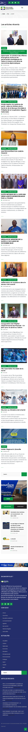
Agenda (4, 623)
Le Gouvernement (7, 620)
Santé (4, 662)
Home (3, 13)
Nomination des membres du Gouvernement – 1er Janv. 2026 (17, 513)
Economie (5, 648)
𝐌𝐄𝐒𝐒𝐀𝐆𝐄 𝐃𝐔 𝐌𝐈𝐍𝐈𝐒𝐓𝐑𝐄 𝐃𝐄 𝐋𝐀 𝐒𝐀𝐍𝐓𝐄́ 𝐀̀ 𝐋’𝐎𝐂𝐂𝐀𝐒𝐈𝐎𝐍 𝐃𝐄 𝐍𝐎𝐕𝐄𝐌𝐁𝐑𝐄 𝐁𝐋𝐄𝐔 (11, 241)
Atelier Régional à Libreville (11, 449)
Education (5, 651)
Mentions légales (7, 628)
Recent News (20, 506)
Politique (5, 659)
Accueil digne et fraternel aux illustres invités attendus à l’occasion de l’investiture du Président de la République (17, 527)
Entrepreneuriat (6, 654)
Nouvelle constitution (8, 618)
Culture (4, 643)
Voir (8, 499)
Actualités (4, 48)
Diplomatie (5, 646)
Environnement (6, 656)
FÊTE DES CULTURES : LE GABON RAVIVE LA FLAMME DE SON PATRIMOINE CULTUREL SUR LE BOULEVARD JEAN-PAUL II (14, 692)
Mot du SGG (5, 626)
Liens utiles (5, 631)
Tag (8, 13)
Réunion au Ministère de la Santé (13, 410)
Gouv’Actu (5, 615)
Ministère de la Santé (12, 101)
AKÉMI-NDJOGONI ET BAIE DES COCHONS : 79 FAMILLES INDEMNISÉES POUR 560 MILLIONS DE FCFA (14, 698)
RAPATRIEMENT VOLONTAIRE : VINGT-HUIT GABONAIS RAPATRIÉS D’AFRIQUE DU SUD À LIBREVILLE (13, 713)
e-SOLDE (13, 538)
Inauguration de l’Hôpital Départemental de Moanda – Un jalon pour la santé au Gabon (13, 325)
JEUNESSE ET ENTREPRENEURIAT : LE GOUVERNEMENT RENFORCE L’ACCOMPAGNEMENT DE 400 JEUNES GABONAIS (15, 704)
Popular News (7, 506)
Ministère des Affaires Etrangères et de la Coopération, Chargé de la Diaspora (14, 52)
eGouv (4, 612)
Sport (4, 667)
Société (4, 664)
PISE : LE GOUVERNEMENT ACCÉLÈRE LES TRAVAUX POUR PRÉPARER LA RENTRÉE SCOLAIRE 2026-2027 (13, 685)
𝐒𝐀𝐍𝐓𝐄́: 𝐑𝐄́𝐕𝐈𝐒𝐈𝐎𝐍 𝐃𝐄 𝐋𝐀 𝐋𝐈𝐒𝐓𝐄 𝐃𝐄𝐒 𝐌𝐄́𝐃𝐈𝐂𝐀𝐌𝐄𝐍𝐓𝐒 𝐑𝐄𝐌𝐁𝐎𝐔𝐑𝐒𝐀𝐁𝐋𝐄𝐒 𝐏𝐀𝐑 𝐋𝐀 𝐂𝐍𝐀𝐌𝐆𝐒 (13, 196)
